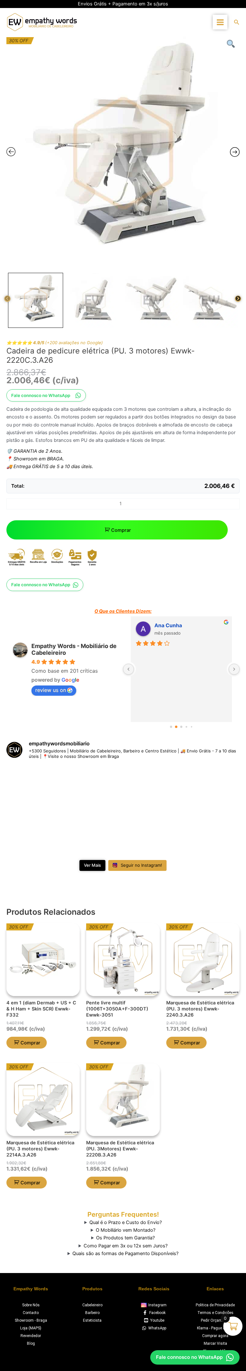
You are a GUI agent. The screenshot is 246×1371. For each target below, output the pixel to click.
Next (238, 299)
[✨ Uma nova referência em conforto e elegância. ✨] (44, 833)
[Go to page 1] (176, 727)
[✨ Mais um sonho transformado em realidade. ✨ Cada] (202, 788)
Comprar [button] (30, 1043)
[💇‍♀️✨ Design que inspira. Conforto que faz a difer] (123, 833)
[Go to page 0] (171, 726)
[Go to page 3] (186, 727)
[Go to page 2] (181, 727)
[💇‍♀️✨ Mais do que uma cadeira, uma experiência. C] (202, 833)
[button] (237, 22)
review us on (50, 690)
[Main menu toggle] (220, 22)
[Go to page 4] (191, 726)
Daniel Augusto (173, 625)
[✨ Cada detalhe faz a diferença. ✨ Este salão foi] (123, 788)
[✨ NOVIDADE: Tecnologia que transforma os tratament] (44, 788)
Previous (7, 299)
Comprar (121, 530)
